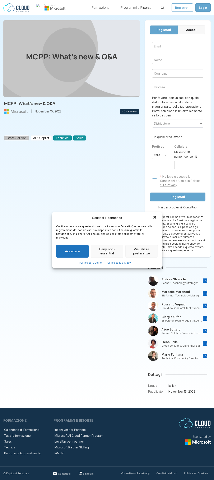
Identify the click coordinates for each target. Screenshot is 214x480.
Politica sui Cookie (90, 262)
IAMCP (59, 453)
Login (203, 7)
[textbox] (177, 123)
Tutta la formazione (17, 435)
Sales (8, 441)
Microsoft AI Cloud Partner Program (79, 435)
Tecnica (9, 447)
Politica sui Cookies (196, 473)
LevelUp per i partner (69, 441)
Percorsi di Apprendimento (22, 453)
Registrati (182, 7)
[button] (155, 217)
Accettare (72, 251)
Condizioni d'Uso (172, 181)
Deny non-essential (107, 251)
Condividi (131, 111)
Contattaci (190, 207)
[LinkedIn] (205, 280)
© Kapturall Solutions (16, 473)
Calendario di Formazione (21, 429)
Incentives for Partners (70, 429)
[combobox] (177, 124)
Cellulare (180, 146)
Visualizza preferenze (141, 251)
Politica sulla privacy (118, 262)
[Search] (162, 7)
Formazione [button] (101, 7)
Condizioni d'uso (166, 473)
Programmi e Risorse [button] (136, 7)
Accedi (191, 30)
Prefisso (158, 146)
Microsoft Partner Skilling (72, 447)
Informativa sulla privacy (135, 473)
